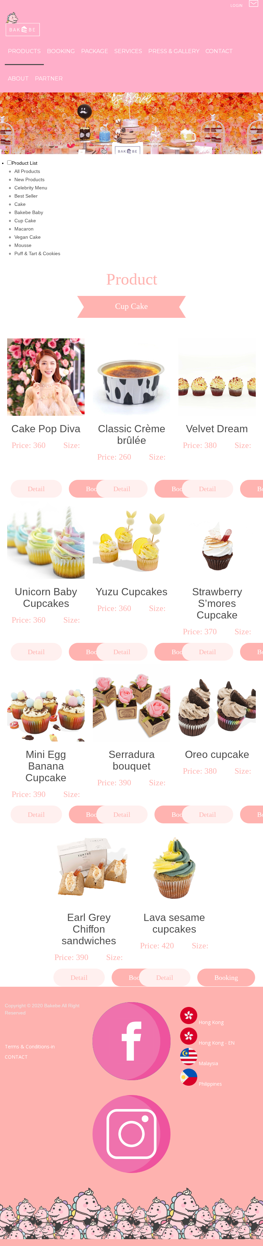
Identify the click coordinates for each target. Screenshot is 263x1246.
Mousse (23, 245)
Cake (20, 204)
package (94, 51)
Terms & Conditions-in (30, 1046)
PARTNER (49, 78)
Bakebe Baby (28, 212)
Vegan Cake (27, 237)
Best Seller (26, 196)
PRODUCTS (24, 51)
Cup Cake (25, 220)
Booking (226, 977)
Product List (24, 163)
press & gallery (173, 51)
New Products (29, 179)
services (128, 51)
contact (219, 51)
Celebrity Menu (30, 187)
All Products (27, 171)
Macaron (24, 229)
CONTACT (16, 1057)
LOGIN (236, 5)
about (18, 78)
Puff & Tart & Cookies (37, 253)
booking (61, 51)
